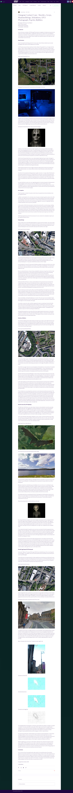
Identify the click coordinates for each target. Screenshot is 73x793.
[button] (23, 1)
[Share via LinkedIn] (23, 767)
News (19, 5)
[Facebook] (68, 2)
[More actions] (54, 12)
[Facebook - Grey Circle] (70, 2)
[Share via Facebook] (18, 767)
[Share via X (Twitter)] (21, 767)
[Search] (60, 2)
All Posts (14, 5)
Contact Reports (33, 5)
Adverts (44, 5)
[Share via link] (25, 767)
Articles (39, 5)
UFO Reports (25, 5)
